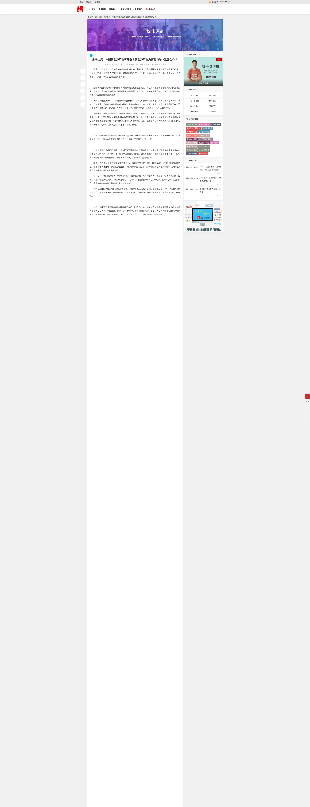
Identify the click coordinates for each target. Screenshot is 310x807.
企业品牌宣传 (204, 150)
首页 (91, 17)
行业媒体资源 (192, 125)
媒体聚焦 (102, 9)
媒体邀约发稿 (192, 139)
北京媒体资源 (204, 143)
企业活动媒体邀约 (206, 139)
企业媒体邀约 (192, 146)
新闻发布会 (203, 154)
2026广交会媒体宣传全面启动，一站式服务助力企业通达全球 (210, 170)
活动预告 (212, 111)
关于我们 (138, 9)
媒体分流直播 (125, 9)
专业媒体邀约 (192, 143)
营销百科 (98, 17)
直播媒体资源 (207, 128)
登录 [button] (81, 2)
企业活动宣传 (192, 135)
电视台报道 (194, 106)
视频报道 (194, 111)
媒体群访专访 (192, 132)
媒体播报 (212, 101)
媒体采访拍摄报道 (193, 128)
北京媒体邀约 (192, 154)
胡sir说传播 (194, 101)
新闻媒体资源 (204, 132)
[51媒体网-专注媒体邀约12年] (80, 11)
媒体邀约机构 (204, 146)
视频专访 (212, 106)
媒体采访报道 (204, 125)
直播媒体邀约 (192, 150)
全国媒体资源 (204, 135)
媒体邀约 (112, 9)
